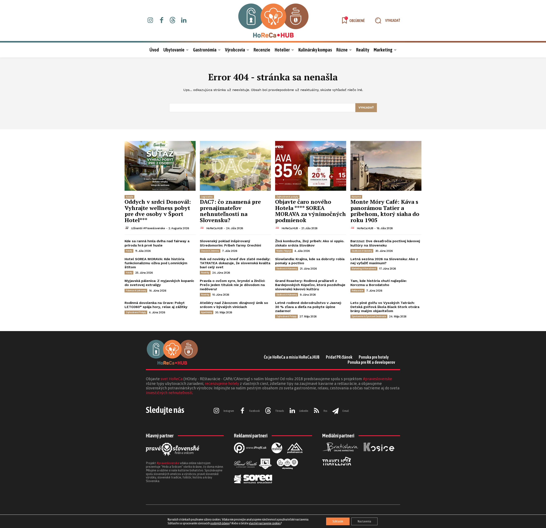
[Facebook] (161, 20)
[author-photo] (127, 228)
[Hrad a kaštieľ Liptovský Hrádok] (253, 472)
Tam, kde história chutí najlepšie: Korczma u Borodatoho (378, 283)
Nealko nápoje (283, 250)
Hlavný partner (160, 436)
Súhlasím (338, 521)
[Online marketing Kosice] (379, 454)
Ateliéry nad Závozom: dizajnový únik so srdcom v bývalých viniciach (234, 305)
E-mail (346, 410)
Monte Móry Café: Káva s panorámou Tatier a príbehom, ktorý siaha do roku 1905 (384, 211)
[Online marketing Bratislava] (340, 454)
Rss (325, 410)
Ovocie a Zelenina (210, 250)
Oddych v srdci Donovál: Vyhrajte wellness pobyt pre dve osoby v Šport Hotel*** (158, 211)
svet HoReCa (172, 379)
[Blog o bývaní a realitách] (287, 472)
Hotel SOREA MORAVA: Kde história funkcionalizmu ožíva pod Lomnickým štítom (156, 263)
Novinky (205, 272)
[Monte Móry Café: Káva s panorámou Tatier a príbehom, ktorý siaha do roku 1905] (385, 166)
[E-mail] (335, 410)
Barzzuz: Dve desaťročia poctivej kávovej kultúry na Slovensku (385, 243)
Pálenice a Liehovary (136, 290)
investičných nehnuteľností (169, 392)
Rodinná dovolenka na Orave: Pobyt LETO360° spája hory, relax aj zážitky (156, 305)
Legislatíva (207, 196)
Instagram (229, 410)
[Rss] (316, 410)
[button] (385, 20)
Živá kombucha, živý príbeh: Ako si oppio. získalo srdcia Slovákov (309, 243)
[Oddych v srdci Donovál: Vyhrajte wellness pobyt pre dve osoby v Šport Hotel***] (160, 166)
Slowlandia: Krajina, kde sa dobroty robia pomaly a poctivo (309, 261)
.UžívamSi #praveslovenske (148, 228)
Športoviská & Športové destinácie (369, 316)
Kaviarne (356, 196)
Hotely (129, 250)
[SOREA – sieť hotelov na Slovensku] (253, 486)
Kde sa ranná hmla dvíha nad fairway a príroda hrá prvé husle (157, 243)
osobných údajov (220, 523)
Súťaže (129, 196)
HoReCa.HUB (214, 228)
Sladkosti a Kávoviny (362, 250)
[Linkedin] (183, 20)
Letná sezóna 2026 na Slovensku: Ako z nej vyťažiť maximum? (384, 261)
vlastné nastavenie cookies (265, 523)
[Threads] (172, 20)
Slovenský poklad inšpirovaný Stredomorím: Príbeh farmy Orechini (230, 243)
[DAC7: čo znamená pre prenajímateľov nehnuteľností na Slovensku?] (235, 166)
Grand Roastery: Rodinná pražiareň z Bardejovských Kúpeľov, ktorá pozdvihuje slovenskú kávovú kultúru (310, 285)
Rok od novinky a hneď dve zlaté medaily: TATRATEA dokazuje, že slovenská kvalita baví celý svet (235, 263)
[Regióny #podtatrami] (295, 456)
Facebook (254, 410)
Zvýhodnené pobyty (287, 196)
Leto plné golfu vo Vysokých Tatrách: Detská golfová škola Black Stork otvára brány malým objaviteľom (384, 307)
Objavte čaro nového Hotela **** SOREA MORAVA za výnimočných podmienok (310, 211)
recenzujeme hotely (222, 383)
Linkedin (303, 410)
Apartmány (206, 312)
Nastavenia (364, 521)
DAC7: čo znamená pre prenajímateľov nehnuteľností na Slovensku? (230, 211)
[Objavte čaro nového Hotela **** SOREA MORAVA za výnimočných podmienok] (310, 166)
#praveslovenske (377, 379)
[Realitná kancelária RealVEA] (277, 456)
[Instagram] (150, 20)
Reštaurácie (357, 290)
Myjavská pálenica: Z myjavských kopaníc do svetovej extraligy (159, 283)
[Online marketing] (250, 456)
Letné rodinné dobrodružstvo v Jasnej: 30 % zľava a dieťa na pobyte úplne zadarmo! (308, 307)
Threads (279, 410)
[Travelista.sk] (336, 469)
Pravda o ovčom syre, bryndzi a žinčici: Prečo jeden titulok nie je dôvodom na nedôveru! (232, 285)
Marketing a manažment (364, 268)
